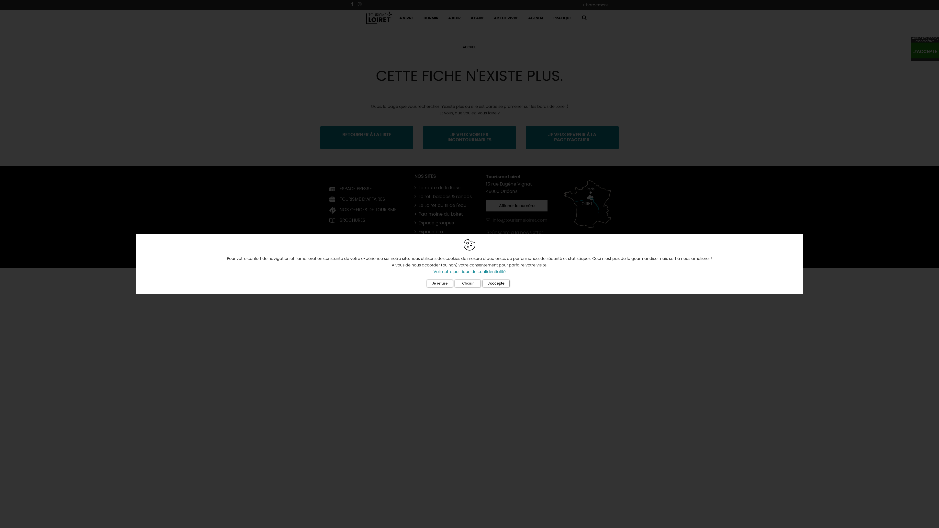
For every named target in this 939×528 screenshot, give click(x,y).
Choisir (468, 283)
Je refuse (440, 283)
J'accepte (496, 283)
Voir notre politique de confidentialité (470, 272)
